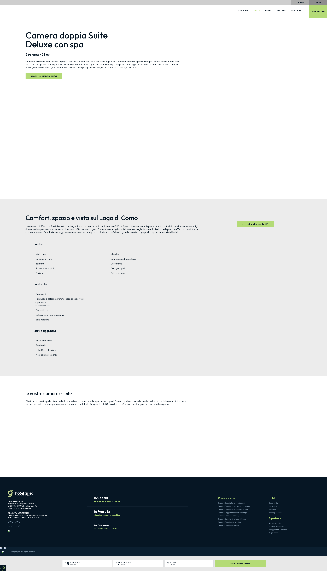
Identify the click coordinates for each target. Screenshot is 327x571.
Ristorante (273, 506)
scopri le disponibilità (44, 75)
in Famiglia (107, 512)
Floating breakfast (276, 526)
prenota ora (318, 11)
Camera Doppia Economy (228, 525)
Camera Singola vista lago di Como (232, 519)
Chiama (319, 2)
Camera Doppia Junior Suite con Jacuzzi (234, 506)
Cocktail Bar (274, 503)
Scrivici (301, 2)
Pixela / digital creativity (26, 552)
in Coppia (107, 499)
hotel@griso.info (30, 506)
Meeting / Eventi (275, 512)
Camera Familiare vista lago (229, 516)
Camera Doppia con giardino (229, 522)
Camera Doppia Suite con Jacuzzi (231, 503)
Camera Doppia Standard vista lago (232, 512)
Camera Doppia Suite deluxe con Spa (233, 509)
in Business (106, 526)
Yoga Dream (274, 533)
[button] (87, 563)
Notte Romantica (275, 523)
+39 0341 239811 (15, 506)
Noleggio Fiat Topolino (278, 529)
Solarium (272, 509)
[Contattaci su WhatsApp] (3, 568)
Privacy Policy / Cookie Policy (19, 508)
